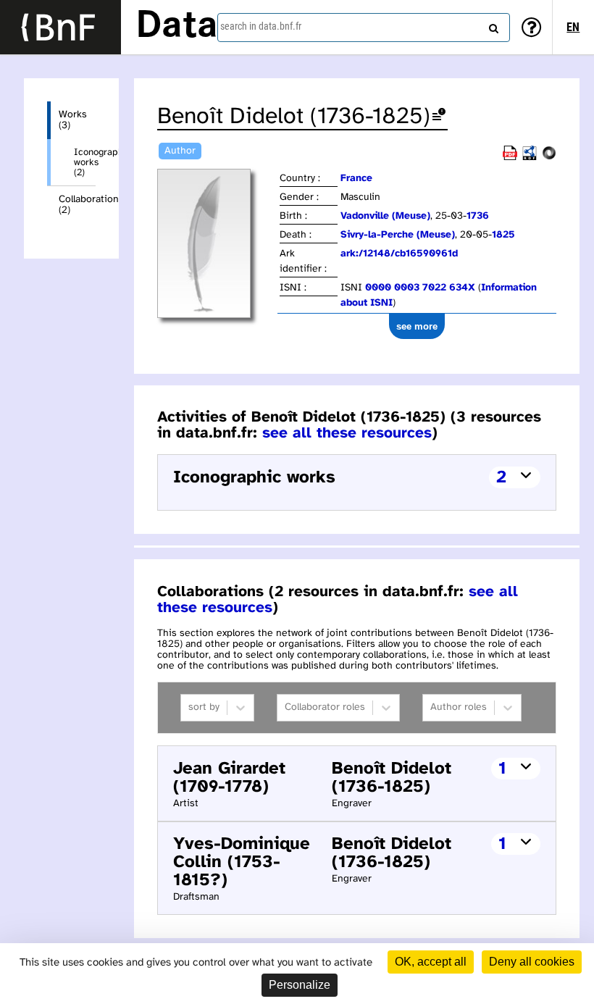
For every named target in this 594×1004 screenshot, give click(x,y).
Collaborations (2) (77, 205)
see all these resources (347, 433)
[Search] (492, 25)
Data (176, 27)
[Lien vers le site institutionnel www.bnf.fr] (60, 27)
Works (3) (73, 120)
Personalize (299, 985)
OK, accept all (431, 961)
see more (417, 326)
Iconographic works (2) (85, 162)
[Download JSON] (549, 157)
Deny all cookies (531, 961)
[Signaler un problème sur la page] (439, 117)
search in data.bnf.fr (260, 26)
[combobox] (363, 27)
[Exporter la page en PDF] (510, 157)
